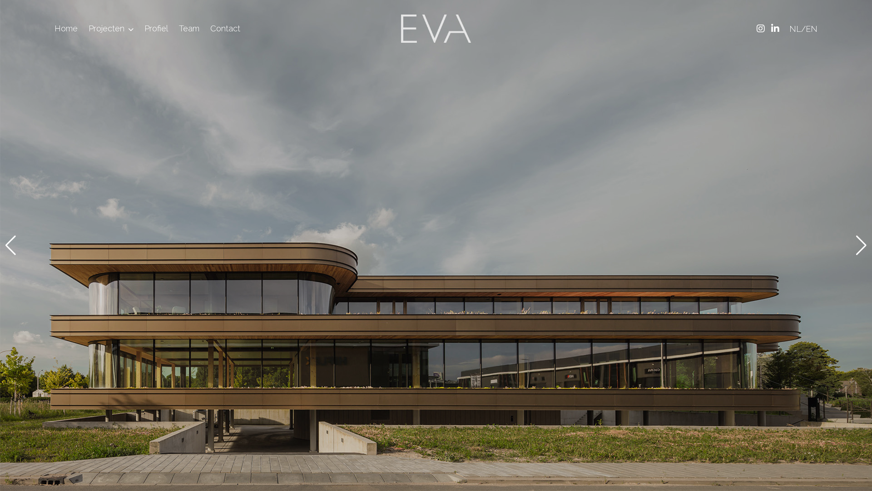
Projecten (106, 28)
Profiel (156, 28)
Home (66, 28)
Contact (225, 28)
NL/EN (803, 29)
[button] (11, 245)
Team (189, 28)
